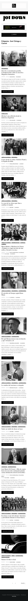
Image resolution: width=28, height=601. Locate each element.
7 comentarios (17, 431)
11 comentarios (22, 342)
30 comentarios (12, 253)
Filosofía (5, 68)
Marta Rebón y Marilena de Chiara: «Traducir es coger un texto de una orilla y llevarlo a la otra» (12, 248)
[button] (14, 34)
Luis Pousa (11, 519)
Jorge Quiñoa (7, 253)
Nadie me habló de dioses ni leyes (12, 429)
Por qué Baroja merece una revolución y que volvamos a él (13, 339)
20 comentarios (18, 76)
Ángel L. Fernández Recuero (14, 252)
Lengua (23, 242)
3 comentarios (16, 207)
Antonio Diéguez (12, 76)
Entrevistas (15, 242)
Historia (14, 157)
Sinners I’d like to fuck (8, 559)
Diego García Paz (12, 120)
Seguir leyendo (8, 91)
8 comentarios (18, 297)
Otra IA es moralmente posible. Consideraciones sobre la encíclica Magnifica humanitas (12, 72)
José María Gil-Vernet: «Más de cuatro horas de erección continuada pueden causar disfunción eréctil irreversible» (13, 471)
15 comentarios (21, 387)
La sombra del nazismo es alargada (12, 385)
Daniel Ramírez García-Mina (14, 342)
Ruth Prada (11, 207)
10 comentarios (16, 519)
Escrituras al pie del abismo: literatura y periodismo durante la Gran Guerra (13, 516)
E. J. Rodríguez (12, 297)
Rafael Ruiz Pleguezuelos (14, 387)
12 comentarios (18, 120)
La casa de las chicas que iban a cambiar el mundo (11, 204)
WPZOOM (14, 596)
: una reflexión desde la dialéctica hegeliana (11, 117)
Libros (4, 244)
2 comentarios (18, 561)
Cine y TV (4, 113)
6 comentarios (12, 477)
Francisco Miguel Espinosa (14, 163)
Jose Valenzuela (21, 252)
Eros (13, 555)
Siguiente (22, 583)
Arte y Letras (6, 157)
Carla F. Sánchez (12, 561)
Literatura (22, 290)
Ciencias (4, 466)
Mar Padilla (11, 431)
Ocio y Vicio (5, 557)
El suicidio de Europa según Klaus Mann (12, 294)
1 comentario (21, 163)
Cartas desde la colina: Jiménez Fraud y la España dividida (14, 160)
